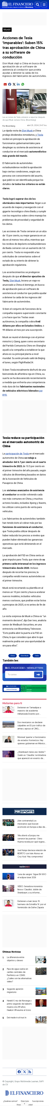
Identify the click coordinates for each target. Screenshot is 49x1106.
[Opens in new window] (8, 876)
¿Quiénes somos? (10, 1101)
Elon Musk (27, 130)
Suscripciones (38, 1101)
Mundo (7, 29)
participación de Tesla (17, 453)
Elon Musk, (15, 280)
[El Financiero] (17, 4)
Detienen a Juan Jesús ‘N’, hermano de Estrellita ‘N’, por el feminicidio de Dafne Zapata (32, 904)
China (12, 656)
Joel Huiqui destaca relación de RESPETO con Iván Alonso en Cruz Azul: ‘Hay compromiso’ (32, 853)
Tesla (40, 134)
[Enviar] (38, 675)
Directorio (25, 1101)
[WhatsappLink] (24, 688)
